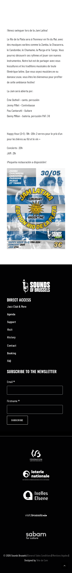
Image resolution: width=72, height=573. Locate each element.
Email (11, 382)
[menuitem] (36, 306)
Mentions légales (60, 555)
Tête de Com (42, 560)
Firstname (13, 401)
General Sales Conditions (39, 555)
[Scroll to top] (64, 565)
